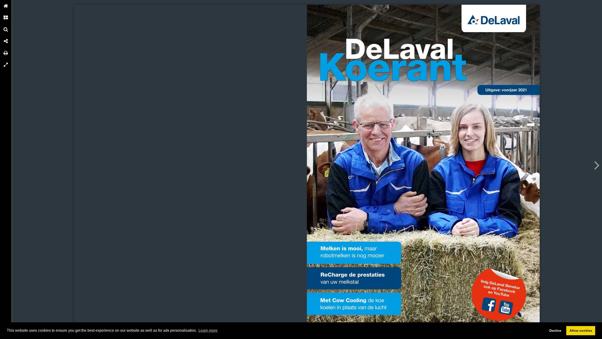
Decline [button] (555, 330)
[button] (6, 6)
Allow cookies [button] (581, 330)
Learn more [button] (208, 330)
